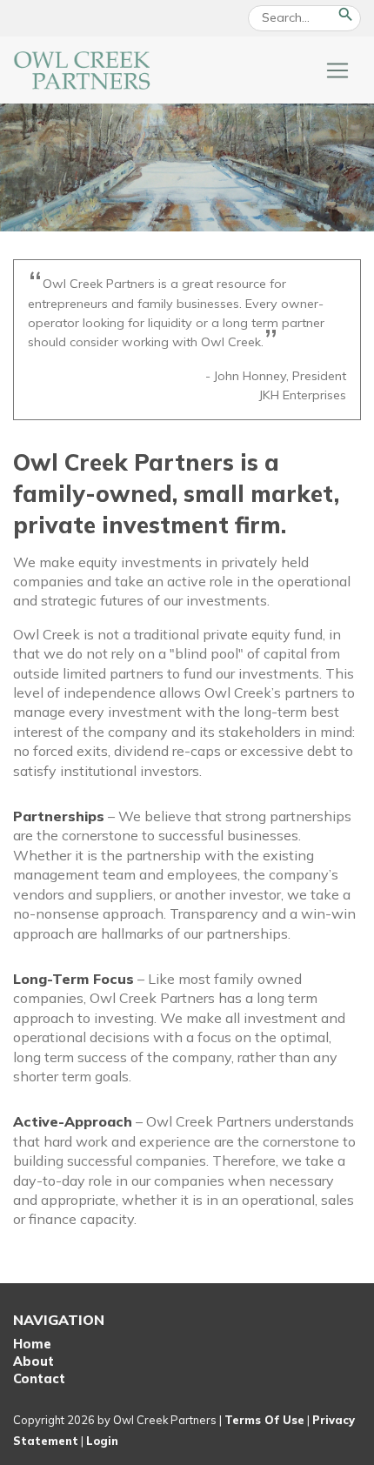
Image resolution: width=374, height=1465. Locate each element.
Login (102, 1441)
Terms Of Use (264, 1420)
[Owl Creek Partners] (82, 68)
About (33, 1361)
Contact (39, 1379)
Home (32, 1344)
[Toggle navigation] (337, 70)
